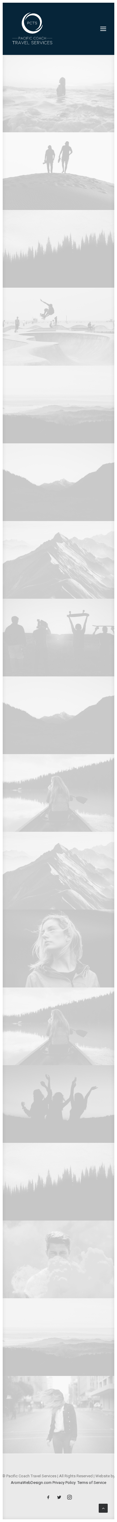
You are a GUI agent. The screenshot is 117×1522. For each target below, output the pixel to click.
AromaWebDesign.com (31, 1482)
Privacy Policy (64, 1482)
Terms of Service (91, 1482)
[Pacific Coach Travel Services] (32, 29)
